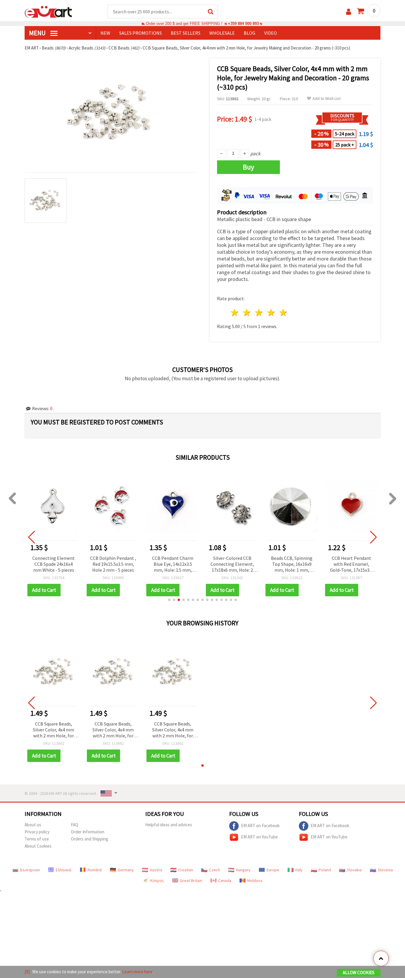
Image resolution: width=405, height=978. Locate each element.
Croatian (185, 869)
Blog (249, 33)
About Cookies (38, 846)
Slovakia (354, 869)
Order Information (87, 832)
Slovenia (385, 869)
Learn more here (137, 971)
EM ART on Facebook (260, 825)
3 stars (259, 312)
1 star (235, 312)
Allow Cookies (358, 972)
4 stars (271, 312)
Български (30, 869)
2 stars (247, 312)
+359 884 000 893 (243, 23)
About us (33, 824)
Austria (156, 869)
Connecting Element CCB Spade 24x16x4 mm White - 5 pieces (53, 564)
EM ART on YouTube (259, 837)
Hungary (243, 869)
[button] (169, 600)
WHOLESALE (222, 33)
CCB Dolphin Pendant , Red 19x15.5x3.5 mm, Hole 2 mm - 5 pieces (113, 564)
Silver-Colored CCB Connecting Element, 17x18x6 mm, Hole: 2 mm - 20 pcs (232, 564)
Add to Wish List (326, 98)
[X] (27, 971)
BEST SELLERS (185, 33)
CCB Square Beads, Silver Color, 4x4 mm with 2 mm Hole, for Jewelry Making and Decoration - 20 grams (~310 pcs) (53, 730)
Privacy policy (37, 832)
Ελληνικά (63, 869)
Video (270, 33)
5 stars (283, 312)
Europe (273, 869)
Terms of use (37, 839)
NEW (105, 33)
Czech (214, 869)
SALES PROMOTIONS (140, 33)
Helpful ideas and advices (168, 824)
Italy (299, 869)
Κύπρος (157, 880)
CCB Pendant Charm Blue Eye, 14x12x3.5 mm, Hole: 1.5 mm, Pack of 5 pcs (172, 564)
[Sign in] (348, 11)
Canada (224, 880)
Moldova (254, 880)
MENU (38, 33)
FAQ (74, 824)
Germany (126, 869)
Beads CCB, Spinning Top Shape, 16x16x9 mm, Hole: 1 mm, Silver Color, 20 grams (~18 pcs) (292, 564)
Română (94, 869)
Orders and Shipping (89, 839)
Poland (325, 869)
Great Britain (191, 880)
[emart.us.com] (48, 11)
